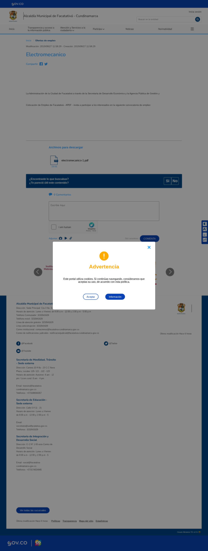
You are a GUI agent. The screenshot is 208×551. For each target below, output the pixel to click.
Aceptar (91, 296)
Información (115, 296)
